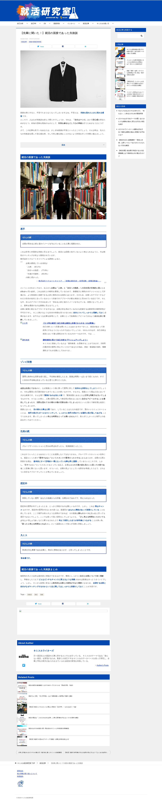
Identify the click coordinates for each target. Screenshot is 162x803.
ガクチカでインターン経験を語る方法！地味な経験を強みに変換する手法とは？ (131, 132)
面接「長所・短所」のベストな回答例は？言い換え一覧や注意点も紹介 (135, 73)
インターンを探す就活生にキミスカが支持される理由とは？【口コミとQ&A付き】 (135, 62)
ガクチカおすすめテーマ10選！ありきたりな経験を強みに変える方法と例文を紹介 (131, 121)
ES (45, 23)
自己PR (33, 23)
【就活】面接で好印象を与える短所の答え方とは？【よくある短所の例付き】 (87, 752)
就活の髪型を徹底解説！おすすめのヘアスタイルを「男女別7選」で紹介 (51, 685)
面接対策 (57, 23)
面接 (41, 594)
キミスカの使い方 (103, 23)
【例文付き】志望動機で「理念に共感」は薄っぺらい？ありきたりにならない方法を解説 (131, 142)
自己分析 (20, 23)
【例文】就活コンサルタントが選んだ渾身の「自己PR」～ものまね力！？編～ (53, 707)
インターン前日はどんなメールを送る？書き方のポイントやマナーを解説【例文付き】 (135, 94)
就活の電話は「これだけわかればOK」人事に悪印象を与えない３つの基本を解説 (53, 717)
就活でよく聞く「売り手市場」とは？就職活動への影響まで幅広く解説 (50, 696)
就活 (36, 594)
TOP (26, 763)
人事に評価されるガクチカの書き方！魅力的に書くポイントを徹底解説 (40, 752)
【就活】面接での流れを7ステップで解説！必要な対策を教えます (49, 739)
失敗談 (30, 594)
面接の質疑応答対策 (35, 42)
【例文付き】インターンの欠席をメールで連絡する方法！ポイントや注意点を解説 (135, 83)
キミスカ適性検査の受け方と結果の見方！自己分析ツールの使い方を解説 (135, 51)
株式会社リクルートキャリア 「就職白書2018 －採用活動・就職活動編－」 (70, 281)
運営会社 (20, 771)
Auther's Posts (103, 665)
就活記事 (86, 23)
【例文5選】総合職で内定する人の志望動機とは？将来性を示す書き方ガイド (131, 153)
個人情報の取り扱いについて (27, 773)
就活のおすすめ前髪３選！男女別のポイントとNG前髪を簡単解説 (49, 728)
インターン (71, 23)
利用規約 (20, 776)
